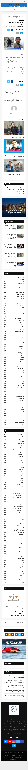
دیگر (23, 333)
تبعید (23, 316)
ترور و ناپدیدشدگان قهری (19, 318)
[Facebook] (22, 741)
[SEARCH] (5, 622)
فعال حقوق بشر (20, 365)
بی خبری (22, 305)
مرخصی (22, 409)
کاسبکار (22, 376)
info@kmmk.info (17, 733)
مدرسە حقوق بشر (20, 402)
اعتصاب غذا (21, 287)
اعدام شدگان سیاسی (19, 292)
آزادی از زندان (21, 277)
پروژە (23, 309)
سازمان (23, 6)
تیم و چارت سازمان (12, 6)
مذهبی (22, 407)
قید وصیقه (22, 374)
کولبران (22, 389)
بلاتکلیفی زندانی (20, 303)
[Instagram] (14, 741)
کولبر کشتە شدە (20, 387)
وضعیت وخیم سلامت (19, 422)
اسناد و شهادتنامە (20, 283)
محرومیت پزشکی (20, 396)
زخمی (23, 339)
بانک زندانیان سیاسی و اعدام (18, 300)
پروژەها (22, 311)
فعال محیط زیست (20, 368)
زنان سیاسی (21, 346)
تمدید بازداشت (21, 320)
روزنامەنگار (21, 337)
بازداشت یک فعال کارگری (18, 137)
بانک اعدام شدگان (20, 296)
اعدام (23, 290)
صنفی (23, 363)
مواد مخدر (22, 415)
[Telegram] (14, 745)
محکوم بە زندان (20, 400)
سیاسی (22, 355)
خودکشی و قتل (21, 329)
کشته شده (22, 378)
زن (23, 342)
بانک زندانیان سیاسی (19, 298)
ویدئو (23, 424)
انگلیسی (12, 1)
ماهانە (23, 394)
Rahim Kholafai (20, 26)
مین (23, 420)
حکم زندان (22, 324)
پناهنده (23, 313)
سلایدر (22, 352)
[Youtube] (10, 741)
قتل (23, 370)
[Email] (6, 741)
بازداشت (22, 294)
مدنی (23, 404)
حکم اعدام (22, 322)
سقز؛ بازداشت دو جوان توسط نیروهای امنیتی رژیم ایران (10, 264)
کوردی (23, 1)
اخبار (23, 279)
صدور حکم (22, 361)
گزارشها (22, 391)
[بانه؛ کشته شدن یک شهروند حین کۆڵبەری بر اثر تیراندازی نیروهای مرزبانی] (20, 227)
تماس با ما (19, 6)
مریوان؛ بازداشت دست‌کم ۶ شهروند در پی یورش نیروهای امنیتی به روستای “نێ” (10, 246)
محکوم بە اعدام (20, 398)
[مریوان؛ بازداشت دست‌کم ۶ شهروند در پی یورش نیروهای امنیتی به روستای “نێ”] (20, 246)
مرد (23, 411)
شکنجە (22, 357)
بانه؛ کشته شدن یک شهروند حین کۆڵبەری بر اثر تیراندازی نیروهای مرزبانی (10, 227)
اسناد (23, 281)
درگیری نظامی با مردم (19, 331)
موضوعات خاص (20, 417)
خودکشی (22, 326)
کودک (23, 381)
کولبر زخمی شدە (20, 385)
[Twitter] (18, 741)
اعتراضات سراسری (20, 285)
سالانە (23, 350)
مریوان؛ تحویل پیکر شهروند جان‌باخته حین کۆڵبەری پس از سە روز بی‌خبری (10, 255)
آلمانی (18, 1)
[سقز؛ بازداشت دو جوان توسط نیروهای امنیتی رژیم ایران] (20, 264)
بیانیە (23, 307)
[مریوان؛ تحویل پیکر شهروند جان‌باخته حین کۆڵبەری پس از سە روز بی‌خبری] (20, 255)
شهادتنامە (22, 359)
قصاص (22, 372)
